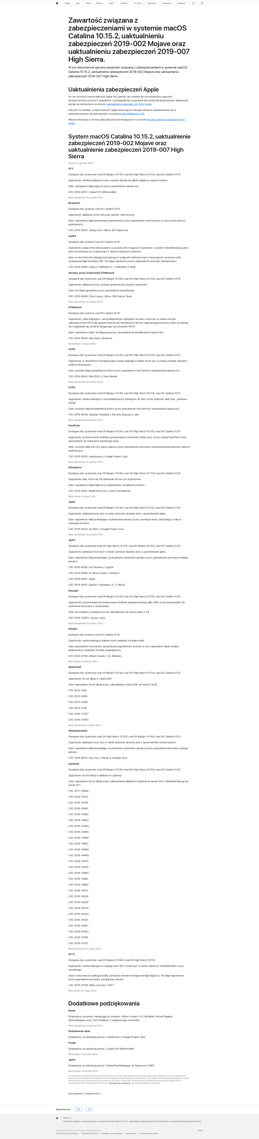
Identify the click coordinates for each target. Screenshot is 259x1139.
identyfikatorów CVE (132, 113)
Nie (89, 1109)
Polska (200, 1130)
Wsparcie (67, 1118)
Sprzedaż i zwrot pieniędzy (111, 1133)
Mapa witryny (131, 1133)
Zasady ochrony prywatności (67, 1133)
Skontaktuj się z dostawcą (119, 1083)
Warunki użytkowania (90, 1133)
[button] (193, 3)
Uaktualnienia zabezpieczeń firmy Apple (129, 104)
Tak (78, 1109)
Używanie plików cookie (148, 1133)
